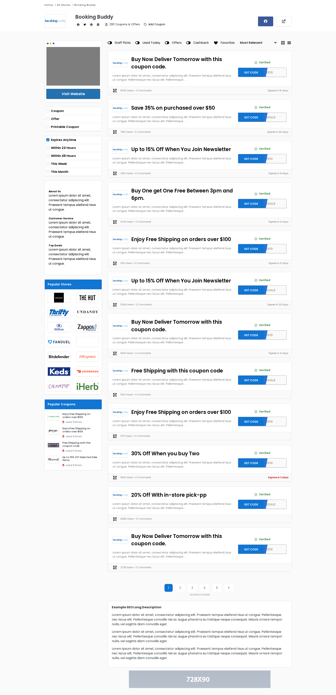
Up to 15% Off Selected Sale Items (79, 458)
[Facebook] (265, 21)
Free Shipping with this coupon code (76, 444)
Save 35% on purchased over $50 (173, 107)
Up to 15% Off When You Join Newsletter (181, 149)
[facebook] (78, 24)
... (185, 80)
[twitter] (84, 24)
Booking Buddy (85, 5)
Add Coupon (156, 24)
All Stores (64, 5)
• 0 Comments (143, 90)
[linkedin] (98, 24)
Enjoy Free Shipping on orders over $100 (76, 415)
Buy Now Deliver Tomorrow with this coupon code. (176, 63)
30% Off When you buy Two (165, 453)
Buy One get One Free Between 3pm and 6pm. (182, 194)
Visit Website (73, 93)
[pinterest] (91, 24)
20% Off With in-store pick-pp (169, 494)
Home (49, 5)
